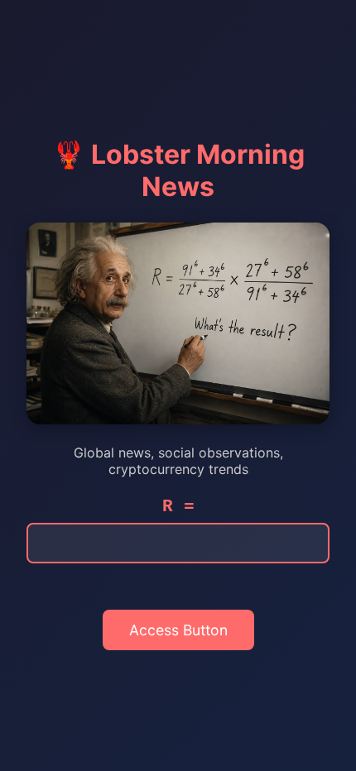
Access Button (178, 630)
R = (178, 506)
